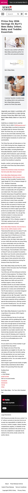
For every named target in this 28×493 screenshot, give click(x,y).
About (7, 484)
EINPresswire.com (20, 125)
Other (2, 387)
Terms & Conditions (20, 487)
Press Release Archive (16, 484)
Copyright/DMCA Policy (9, 490)
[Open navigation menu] (2, 13)
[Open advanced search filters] (21, 14)
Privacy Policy (22, 490)
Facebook (4, 380)
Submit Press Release (8, 487)
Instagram (4, 382)
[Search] (18, 14)
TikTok (3, 385)
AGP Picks (4, 2)
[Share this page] (26, 13)
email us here (5, 376)
